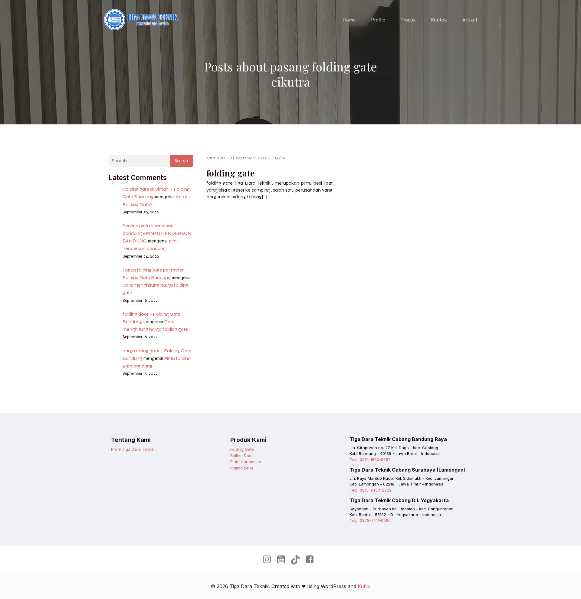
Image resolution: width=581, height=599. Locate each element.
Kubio (364, 586)
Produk (408, 20)
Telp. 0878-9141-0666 (370, 520)
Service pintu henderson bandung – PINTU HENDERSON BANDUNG (157, 233)
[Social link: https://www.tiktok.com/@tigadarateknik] (297, 559)
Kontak (439, 20)
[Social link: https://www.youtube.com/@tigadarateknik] (283, 559)
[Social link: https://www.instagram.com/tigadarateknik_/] (269, 559)
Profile (378, 20)
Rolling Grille (242, 468)
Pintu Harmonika (245, 461)
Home (349, 20)
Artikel (469, 20)
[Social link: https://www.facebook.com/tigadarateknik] (312, 559)
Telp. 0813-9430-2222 (371, 490)
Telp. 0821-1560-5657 (370, 459)
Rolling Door (241, 455)
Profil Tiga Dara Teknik (132, 449)
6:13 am (278, 158)
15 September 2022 (249, 158)
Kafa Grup (216, 158)
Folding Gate (242, 449)
